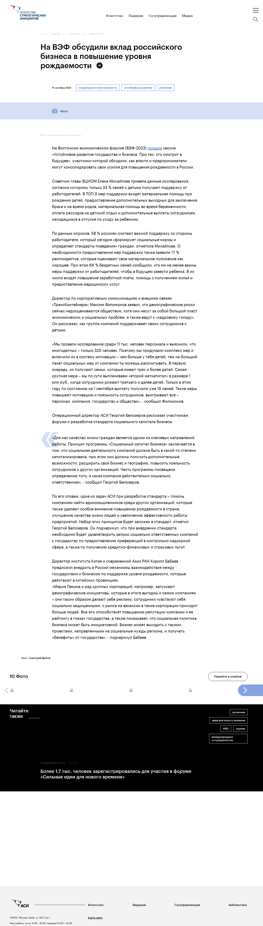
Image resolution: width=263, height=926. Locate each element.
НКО (226, 728)
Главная (56, 33)
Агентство (96, 905)
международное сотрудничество (222, 738)
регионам (165, 87)
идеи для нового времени (228, 720)
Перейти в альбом (228, 676)
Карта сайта (95, 917)
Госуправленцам (187, 905)
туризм (240, 728)
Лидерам (139, 905)
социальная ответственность (98, 87)
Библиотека (238, 905)
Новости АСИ (96, 33)
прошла (154, 147)
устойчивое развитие (138, 87)
